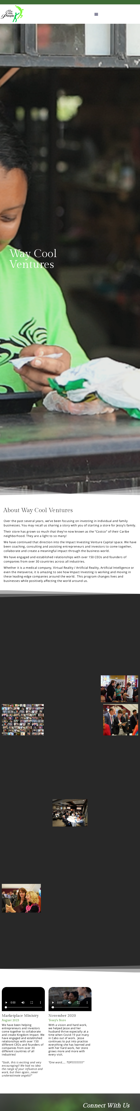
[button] (96, 14)
